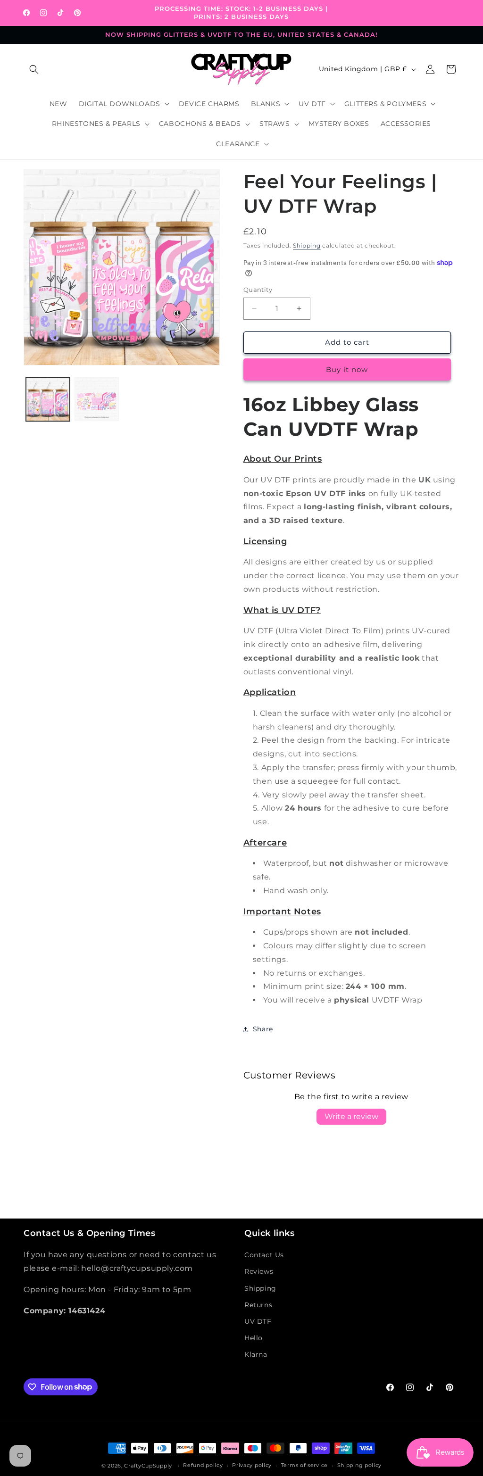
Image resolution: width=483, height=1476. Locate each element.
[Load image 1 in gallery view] (48, 399)
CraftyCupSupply (148, 1465)
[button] (34, 69)
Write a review (351, 1116)
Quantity (257, 289)
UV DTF (258, 1321)
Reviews (258, 1271)
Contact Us (264, 1255)
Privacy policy (252, 1465)
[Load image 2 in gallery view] (96, 399)
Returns (258, 1305)
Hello (253, 1338)
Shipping (307, 245)
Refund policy (203, 1465)
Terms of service (304, 1465)
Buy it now (347, 369)
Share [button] (263, 1029)
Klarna (255, 1354)
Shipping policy (359, 1465)
